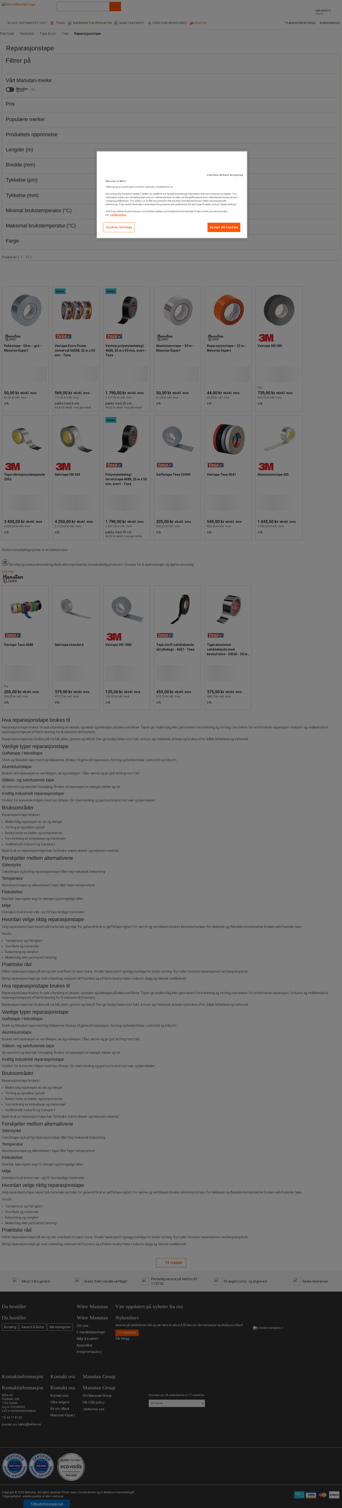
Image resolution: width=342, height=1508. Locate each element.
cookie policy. (118, 215)
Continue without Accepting (225, 175)
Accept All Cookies (224, 227)
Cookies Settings (119, 227)
